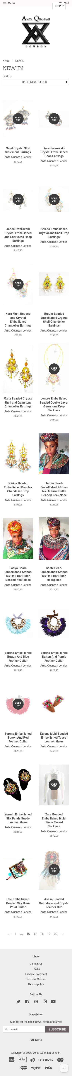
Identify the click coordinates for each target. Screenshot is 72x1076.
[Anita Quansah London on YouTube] (53, 1002)
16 (28, 933)
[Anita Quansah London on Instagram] (45, 1002)
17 (35, 933)
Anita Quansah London (46, 1052)
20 (55, 933)
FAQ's (36, 969)
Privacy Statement (36, 974)
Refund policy (36, 984)
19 (48, 933)
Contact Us (36, 963)
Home (6, 60)
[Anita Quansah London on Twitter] (18, 1002)
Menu (11, 3)
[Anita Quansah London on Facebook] (27, 1002)
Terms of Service (36, 979)
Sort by (7, 76)
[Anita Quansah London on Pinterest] (36, 1002)
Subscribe (57, 1029)
